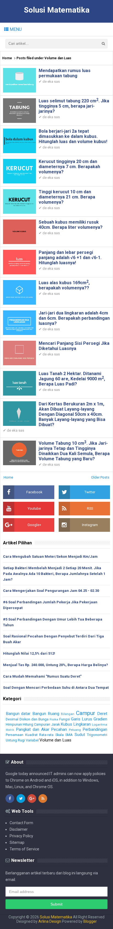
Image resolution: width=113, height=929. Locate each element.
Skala (59, 735)
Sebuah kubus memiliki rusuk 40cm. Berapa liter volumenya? (71, 224)
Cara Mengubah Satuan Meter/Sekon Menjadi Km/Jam (50, 556)
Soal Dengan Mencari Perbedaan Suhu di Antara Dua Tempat (56, 687)
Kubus (66, 724)
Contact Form (21, 823)
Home (7, 58)
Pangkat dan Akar (32, 729)
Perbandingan (95, 729)
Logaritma (99, 724)
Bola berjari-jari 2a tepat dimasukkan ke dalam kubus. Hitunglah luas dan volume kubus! (73, 136)
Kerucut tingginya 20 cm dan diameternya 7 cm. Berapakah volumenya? (69, 166)
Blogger (90, 921)
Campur (85, 713)
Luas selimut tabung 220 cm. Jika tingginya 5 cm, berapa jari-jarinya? (74, 106)
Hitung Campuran (36, 724)
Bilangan (67, 714)
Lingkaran (82, 724)
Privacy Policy (21, 836)
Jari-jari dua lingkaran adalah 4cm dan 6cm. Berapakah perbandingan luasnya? (74, 318)
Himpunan (14, 724)
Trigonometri (97, 735)
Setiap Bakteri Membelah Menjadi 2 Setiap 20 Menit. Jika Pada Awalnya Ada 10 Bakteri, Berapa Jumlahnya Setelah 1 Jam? (54, 573)
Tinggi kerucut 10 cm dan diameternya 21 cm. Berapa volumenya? (67, 197)
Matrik (10, 730)
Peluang (75, 730)
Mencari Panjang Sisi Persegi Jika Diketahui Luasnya (74, 346)
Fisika (54, 719)
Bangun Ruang (45, 713)
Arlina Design (49, 921)
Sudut (80, 734)
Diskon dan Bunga (34, 719)
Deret (102, 713)
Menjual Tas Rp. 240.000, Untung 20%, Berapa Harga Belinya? (55, 665)
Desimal (12, 719)
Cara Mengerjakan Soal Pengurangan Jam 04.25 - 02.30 (51, 591)
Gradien (100, 719)
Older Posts (100, 477)
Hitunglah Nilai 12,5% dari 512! (29, 653)
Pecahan (59, 729)
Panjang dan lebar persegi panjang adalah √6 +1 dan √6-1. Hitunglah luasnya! (70, 257)
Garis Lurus (81, 719)
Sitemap (17, 842)
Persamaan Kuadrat (22, 735)
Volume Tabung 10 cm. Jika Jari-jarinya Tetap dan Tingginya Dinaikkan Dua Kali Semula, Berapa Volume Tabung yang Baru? (74, 451)
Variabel (32, 740)
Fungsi (64, 719)
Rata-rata (46, 735)
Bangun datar (18, 713)
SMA (69, 735)
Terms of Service (24, 849)
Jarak (55, 724)
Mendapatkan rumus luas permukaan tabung (65, 73)
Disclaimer (19, 829)
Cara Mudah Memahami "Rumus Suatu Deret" (42, 676)
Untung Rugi (15, 740)
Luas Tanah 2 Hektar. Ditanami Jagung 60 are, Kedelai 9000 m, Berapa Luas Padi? (72, 379)
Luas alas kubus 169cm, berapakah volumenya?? (64, 285)
